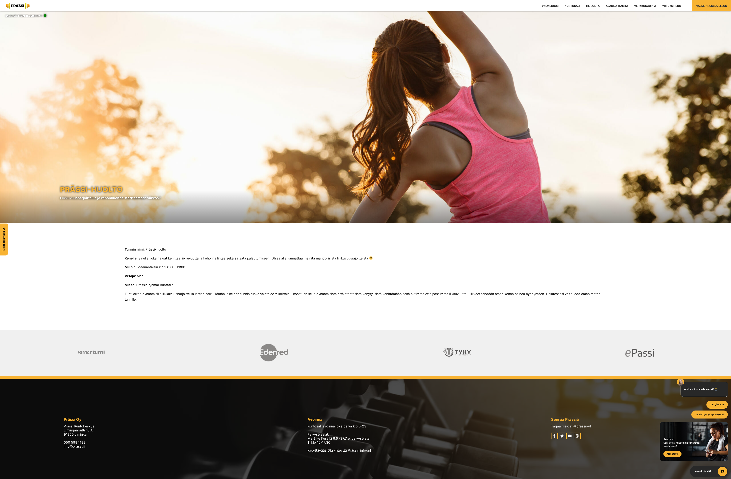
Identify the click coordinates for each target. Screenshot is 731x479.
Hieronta (593, 5)
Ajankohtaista (617, 5)
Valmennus (550, 5)
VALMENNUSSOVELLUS (711, 5)
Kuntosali (572, 5)
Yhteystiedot (672, 5)
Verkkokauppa (645, 5)
